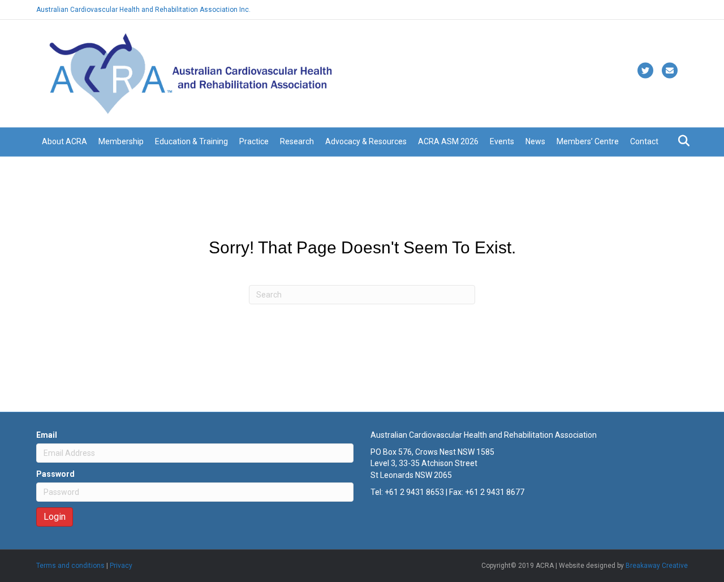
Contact (644, 141)
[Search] (681, 141)
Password (55, 473)
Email (46, 434)
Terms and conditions (70, 566)
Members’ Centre (588, 141)
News (535, 141)
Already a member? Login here (640, 10)
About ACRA (64, 141)
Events (502, 141)
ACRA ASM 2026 (448, 141)
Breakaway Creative (657, 566)
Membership (121, 141)
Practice (254, 141)
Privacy (121, 566)
